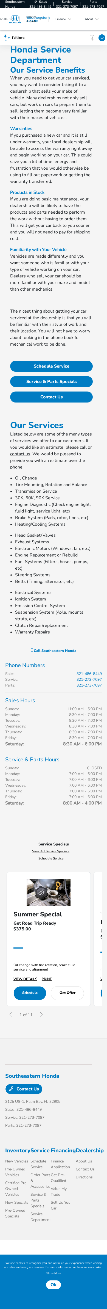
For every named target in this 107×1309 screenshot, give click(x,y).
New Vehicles (16, 1161)
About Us (84, 1161)
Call (54, 650)
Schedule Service (51, 366)
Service (40, 1150)
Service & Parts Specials (51, 382)
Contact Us (51, 397)
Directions (84, 1177)
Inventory (17, 1150)
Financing (63, 1150)
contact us (20, 454)
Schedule (30, 992)
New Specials (16, 1202)
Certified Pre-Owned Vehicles (16, 1188)
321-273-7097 (89, 679)
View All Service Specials (50, 851)
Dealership (90, 1150)
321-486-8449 (89, 673)
